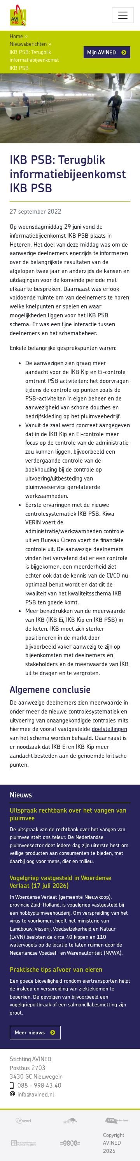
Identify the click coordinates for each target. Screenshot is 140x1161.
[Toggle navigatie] (123, 15)
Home (16, 36)
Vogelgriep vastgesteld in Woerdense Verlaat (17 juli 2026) (60, 882)
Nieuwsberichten (28, 43)
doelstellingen (109, 729)
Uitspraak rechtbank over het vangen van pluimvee (68, 814)
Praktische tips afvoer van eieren (56, 969)
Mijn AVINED (101, 52)
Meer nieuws (30, 1032)
